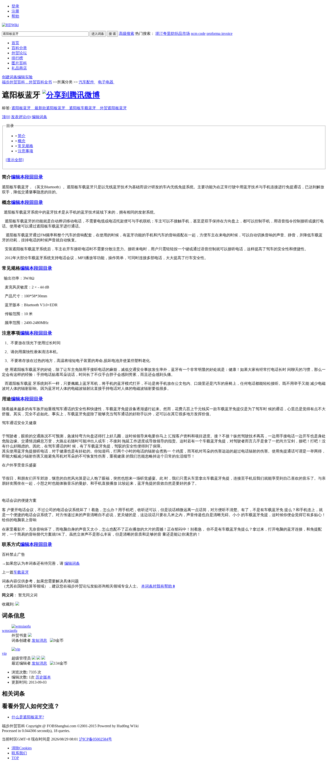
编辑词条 (39, 117)
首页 (15, 43)
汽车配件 (87, 82)
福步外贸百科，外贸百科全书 (27, 82)
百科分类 (19, 48)
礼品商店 (19, 68)
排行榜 (17, 58)
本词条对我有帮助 (156, 586)
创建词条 (9, 77)
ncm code (198, 33)
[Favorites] (17, 604)
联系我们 (19, 753)
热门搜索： (183, 33)
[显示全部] (15, 160)
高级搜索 (126, 33)
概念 (21, 141)
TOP (15, 758)
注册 (15, 11)
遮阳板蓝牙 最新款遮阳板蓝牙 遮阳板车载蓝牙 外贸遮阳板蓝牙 (69, 108)
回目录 (36, 176)
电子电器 (106, 82)
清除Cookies (22, 748)
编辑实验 (25, 77)
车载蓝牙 (21, 572)
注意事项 (25, 151)
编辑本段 (20, 176)
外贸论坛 (19, 53)
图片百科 (19, 63)
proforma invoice (219, 33)
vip (4, 653)
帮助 (15, 16)
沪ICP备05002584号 (95, 739)
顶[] (6, 117)
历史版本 (43, 677)
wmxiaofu (9, 631)
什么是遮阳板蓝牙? (28, 717)
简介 (21, 136)
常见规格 (25, 146)
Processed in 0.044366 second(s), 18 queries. (36, 731)
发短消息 (39, 640)
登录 (15, 6)
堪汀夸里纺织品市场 (172, 33)
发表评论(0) (21, 117)
